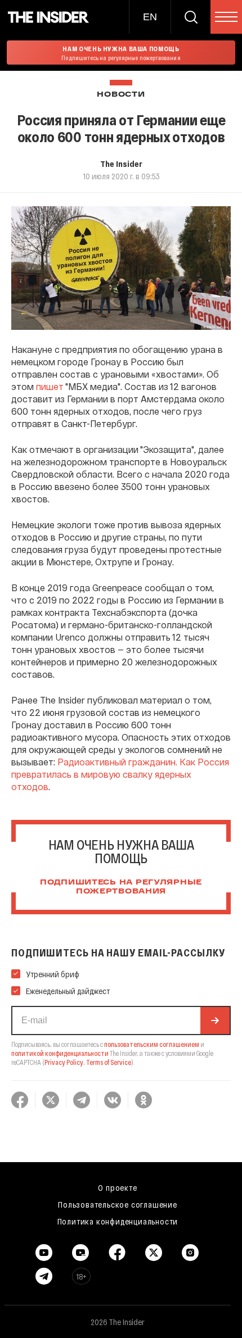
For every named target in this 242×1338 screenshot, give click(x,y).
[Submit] (215, 1020)
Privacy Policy (63, 1062)
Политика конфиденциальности (117, 1221)
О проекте (117, 1187)
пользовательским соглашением (151, 1044)
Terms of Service (108, 1062)
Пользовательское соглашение (117, 1204)
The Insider (121, 163)
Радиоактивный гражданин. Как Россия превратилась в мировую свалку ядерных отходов (120, 774)
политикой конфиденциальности (60, 1053)
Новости (121, 95)
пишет (50, 386)
